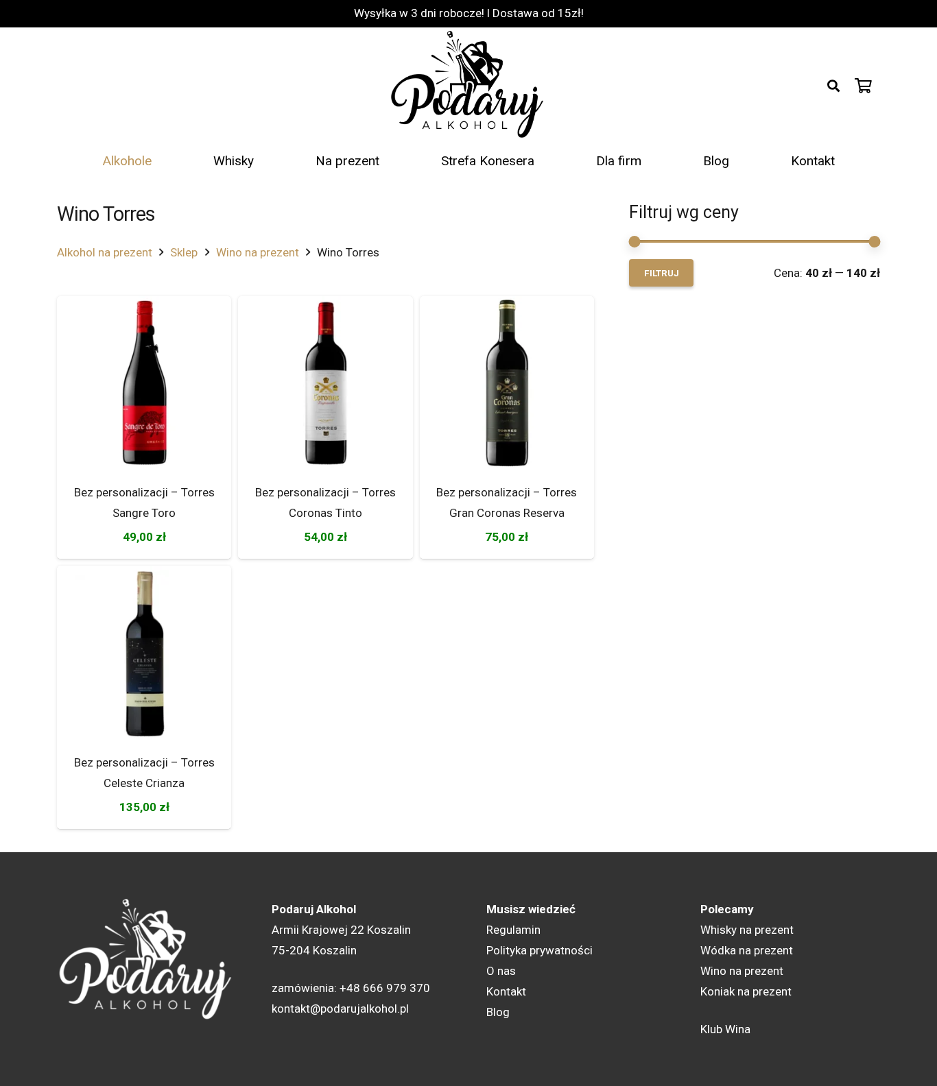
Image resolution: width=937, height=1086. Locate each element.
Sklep (184, 252)
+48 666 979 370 (385, 988)
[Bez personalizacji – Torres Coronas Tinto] (325, 383)
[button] (833, 86)
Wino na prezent (257, 252)
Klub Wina (725, 1029)
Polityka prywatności (539, 950)
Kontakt (506, 991)
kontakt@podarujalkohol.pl (340, 1008)
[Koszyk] (863, 86)
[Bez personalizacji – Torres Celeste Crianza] (144, 653)
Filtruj (661, 272)
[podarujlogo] (468, 86)
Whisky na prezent (747, 930)
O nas (501, 971)
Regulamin (513, 930)
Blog (498, 1012)
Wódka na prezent (746, 950)
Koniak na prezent (746, 991)
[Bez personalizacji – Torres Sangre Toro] (144, 383)
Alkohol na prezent (104, 252)
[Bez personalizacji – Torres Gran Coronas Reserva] (507, 383)
